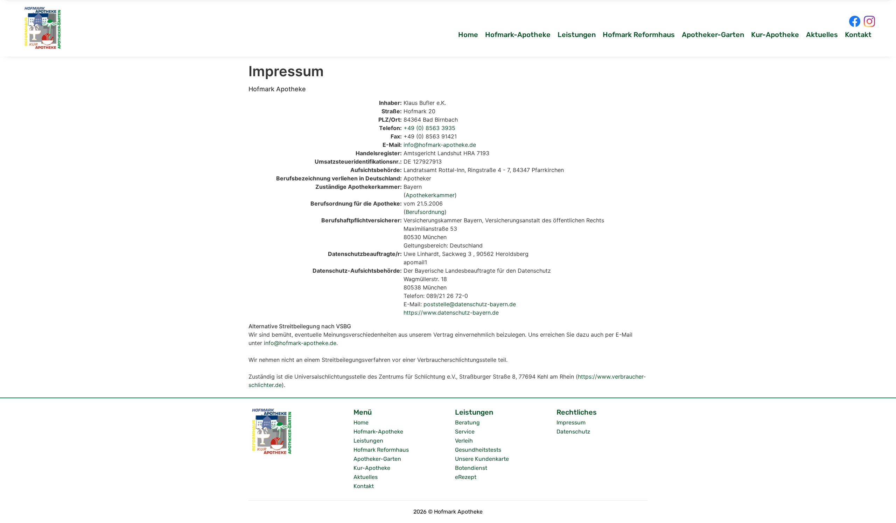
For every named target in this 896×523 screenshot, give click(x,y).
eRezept (465, 477)
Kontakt (858, 34)
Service (465, 431)
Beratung (467, 422)
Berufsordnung (425, 211)
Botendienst (471, 468)
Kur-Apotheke (775, 34)
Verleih (464, 440)
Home (468, 34)
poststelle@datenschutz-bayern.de (470, 304)
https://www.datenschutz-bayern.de (451, 312)
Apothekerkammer (430, 195)
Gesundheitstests (478, 449)
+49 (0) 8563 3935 (429, 127)
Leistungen (577, 34)
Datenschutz (573, 431)
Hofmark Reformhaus (639, 34)
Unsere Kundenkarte (482, 459)
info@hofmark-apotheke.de (440, 144)
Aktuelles (822, 34)
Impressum (571, 422)
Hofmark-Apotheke (518, 34)
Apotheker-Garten (713, 34)
